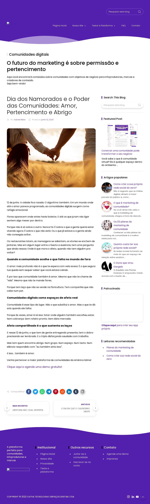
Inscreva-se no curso (82, 463)
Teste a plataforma (47, 470)
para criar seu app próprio (120, 327)
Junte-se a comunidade (80, 455)
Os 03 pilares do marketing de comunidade (123, 225)
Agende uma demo (118, 454)
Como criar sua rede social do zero (123, 357)
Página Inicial (60, 25)
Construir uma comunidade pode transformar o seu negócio (120, 152)
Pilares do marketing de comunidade (120, 349)
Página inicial (47, 454)
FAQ (123, 25)
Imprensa (112, 458)
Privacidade (47, 463)
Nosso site (77, 25)
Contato (135, 25)
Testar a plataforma (102, 25)
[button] (28, 391)
